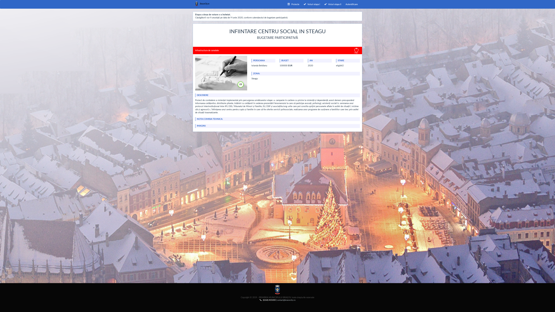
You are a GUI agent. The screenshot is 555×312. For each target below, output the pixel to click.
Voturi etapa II (333, 4)
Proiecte (294, 4)
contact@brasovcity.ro (286, 300)
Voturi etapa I (313, 4)
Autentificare (352, 4)
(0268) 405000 (269, 300)
